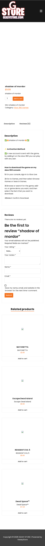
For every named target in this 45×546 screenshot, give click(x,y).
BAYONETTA (22, 347)
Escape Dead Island (23, 398)
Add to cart (18, 99)
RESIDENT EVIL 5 (22, 450)
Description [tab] (9, 123)
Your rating (10, 247)
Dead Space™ (22, 501)
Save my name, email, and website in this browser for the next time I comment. (22, 289)
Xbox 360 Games (21, 107)
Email (7, 276)
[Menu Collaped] (41, 11)
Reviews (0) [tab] (25, 123)
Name (8, 267)
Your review (10, 255)
